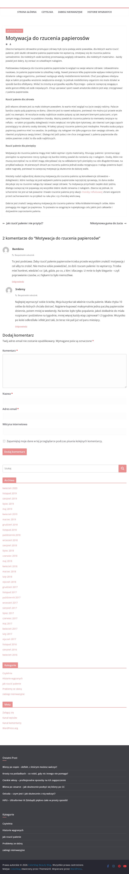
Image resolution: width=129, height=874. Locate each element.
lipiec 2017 (8, 613)
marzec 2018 (9, 571)
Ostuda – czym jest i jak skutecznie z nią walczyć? (29, 793)
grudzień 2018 (10, 524)
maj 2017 (7, 623)
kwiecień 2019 (10, 514)
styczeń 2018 (9, 581)
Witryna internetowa (15, 424)
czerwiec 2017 (10, 618)
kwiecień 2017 (10, 628)
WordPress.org (10, 728)
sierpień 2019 (10, 498)
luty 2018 (7, 576)
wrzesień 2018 (10, 540)
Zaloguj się (8, 712)
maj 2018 (7, 561)
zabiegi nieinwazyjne (70, 11)
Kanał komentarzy (12, 722)
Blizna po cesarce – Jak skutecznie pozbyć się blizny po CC (34, 786)
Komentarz (10, 350)
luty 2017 (7, 633)
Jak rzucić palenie (14, 31)
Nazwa (8, 393)
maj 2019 (7, 508)
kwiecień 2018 (10, 566)
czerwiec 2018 (10, 555)
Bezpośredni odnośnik (24, 255)
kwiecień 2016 (10, 654)
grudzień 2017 (10, 587)
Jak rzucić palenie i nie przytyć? (24, 223)
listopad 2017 (10, 592)
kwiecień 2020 (10, 488)
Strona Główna (26, 11)
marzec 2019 (9, 519)
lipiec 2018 (8, 550)
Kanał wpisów (10, 717)
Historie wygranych (99, 11)
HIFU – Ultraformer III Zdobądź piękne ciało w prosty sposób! (35, 800)
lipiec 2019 (8, 503)
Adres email (11, 409)
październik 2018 (11, 534)
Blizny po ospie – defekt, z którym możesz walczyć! (30, 766)
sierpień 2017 (10, 607)
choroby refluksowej (92, 191)
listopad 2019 (10, 493)
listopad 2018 (10, 529)
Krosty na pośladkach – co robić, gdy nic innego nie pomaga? (35, 773)
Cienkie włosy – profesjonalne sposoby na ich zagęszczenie (34, 780)
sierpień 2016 (10, 649)
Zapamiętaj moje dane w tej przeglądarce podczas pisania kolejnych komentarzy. (54, 441)
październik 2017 (11, 597)
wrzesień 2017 (10, 602)
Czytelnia (47, 11)
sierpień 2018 (10, 545)
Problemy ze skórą (12, 688)
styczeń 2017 (9, 639)
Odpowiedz (18, 281)
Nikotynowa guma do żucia (106, 223)
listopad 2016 (10, 644)
